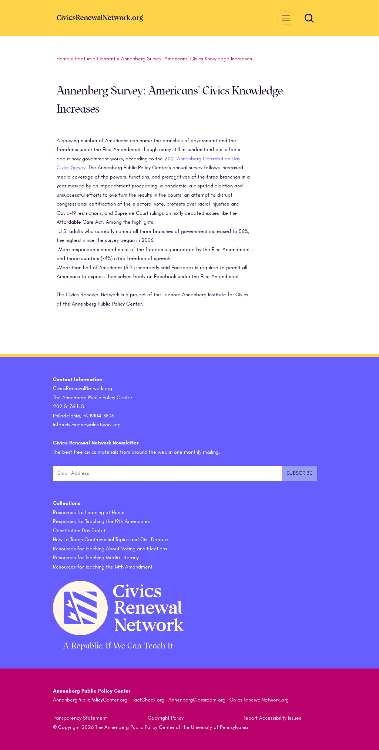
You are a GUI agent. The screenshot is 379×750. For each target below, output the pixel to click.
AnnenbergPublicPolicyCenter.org (90, 700)
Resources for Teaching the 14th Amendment (102, 567)
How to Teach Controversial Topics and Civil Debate (110, 539)
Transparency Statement (80, 718)
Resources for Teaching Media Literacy (96, 557)
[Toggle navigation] (286, 17)
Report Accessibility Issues (271, 718)
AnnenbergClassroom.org (196, 700)
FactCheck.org (147, 700)
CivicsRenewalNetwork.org (259, 700)
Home (63, 59)
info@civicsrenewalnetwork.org (87, 424)
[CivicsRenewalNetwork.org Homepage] (112, 18)
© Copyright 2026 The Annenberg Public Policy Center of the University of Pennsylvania (150, 727)
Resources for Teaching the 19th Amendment (102, 521)
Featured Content (95, 59)
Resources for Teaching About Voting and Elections (110, 549)
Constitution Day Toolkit (79, 530)
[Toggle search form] (309, 18)
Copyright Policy (166, 718)
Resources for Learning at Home (89, 512)
